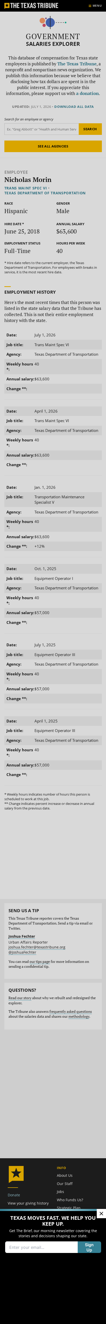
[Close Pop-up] (101, 1213)
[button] (53, 662)
